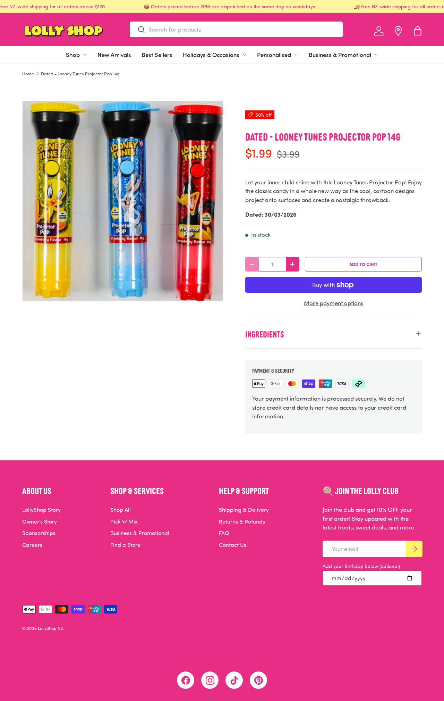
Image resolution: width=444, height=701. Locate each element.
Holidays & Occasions (211, 54)
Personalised (274, 54)
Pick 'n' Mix (123, 521)
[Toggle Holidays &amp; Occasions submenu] (244, 54)
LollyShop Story (41, 509)
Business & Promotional (340, 54)
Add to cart (363, 264)
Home (28, 74)
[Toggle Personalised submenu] (296, 54)
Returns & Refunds (242, 521)
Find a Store (125, 544)
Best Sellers (157, 54)
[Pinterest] (258, 680)
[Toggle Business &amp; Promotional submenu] (376, 54)
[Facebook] (185, 680)
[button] (417, 31)
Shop (73, 54)
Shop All (120, 509)
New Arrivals (114, 54)
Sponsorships (39, 532)
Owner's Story (39, 521)
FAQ (224, 532)
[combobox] (236, 29)
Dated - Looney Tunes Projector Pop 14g (80, 74)
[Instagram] (210, 680)
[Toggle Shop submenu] (84, 54)
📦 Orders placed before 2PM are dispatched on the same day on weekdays (229, 6)
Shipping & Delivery (244, 509)
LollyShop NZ (50, 628)
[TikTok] (234, 680)
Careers (32, 544)
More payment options (333, 303)
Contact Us (232, 544)
